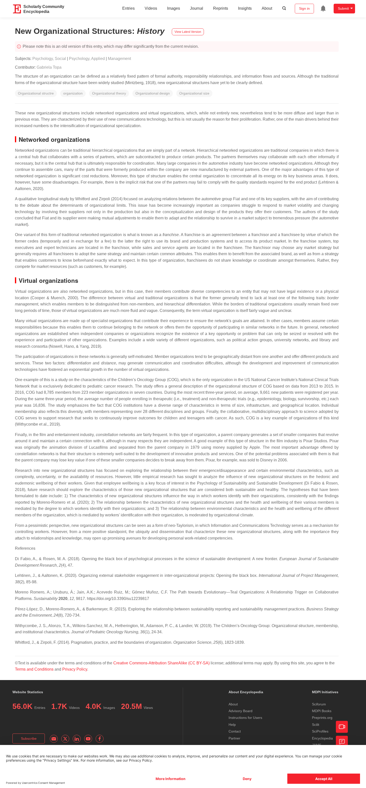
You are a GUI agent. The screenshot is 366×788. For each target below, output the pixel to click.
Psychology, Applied (87, 58)
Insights (245, 8)
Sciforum (319, 704)
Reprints (220, 8)
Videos (151, 8)
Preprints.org (322, 718)
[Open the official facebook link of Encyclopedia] (100, 739)
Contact (235, 731)
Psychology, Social (49, 58)
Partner (234, 738)
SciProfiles (320, 731)
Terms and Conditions (34, 669)
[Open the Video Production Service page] (342, 727)
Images (173, 8)
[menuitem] (323, 8)
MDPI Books (321, 711)
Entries (128, 8)
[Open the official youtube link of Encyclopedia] (88, 739)
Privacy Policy (74, 669)
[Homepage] (17, 9)
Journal (196, 8)
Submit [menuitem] (343, 8)
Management (119, 58)
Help (232, 725)
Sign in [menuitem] (304, 8)
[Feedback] (342, 742)
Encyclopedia (322, 738)
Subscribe (29, 738)
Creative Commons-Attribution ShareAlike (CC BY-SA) (162, 663)
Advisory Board (240, 711)
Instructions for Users (245, 718)
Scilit (315, 725)
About (267, 8)
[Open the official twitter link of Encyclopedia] (65, 739)
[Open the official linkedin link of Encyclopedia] (77, 739)
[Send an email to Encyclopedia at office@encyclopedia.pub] (54, 739)
